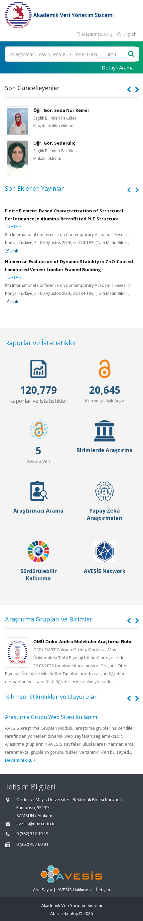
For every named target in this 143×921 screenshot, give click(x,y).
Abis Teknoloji (64, 913)
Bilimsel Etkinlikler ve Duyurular (51, 697)
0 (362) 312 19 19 (32, 834)
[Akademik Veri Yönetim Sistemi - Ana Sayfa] (19, 15)
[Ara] (131, 54)
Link (13, 251)
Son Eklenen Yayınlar (34, 188)
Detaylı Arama (118, 67)
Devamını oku (19, 760)
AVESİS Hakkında (74, 890)
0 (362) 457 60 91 (32, 844)
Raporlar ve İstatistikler (40, 342)
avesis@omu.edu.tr (35, 823)
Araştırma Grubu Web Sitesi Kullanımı (51, 717)
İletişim (103, 890)
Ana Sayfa (42, 890)
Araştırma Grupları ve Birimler (48, 619)
